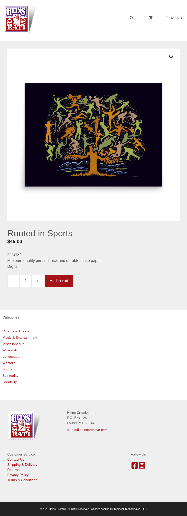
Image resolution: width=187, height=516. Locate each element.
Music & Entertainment (19, 337)
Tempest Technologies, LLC (130, 508)
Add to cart (59, 281)
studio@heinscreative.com (87, 430)
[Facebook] (134, 467)
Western (8, 363)
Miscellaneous (13, 344)
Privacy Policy (17, 475)
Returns (13, 470)
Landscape (10, 356)
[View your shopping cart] (150, 18)
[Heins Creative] (21, 18)
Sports (7, 369)
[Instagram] (142, 467)
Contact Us (15, 459)
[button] (171, 56)
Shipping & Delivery (22, 464)
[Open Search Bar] (131, 18)
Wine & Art (10, 350)
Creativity (9, 382)
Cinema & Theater (16, 331)
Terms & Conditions (22, 480)
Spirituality (10, 375)
